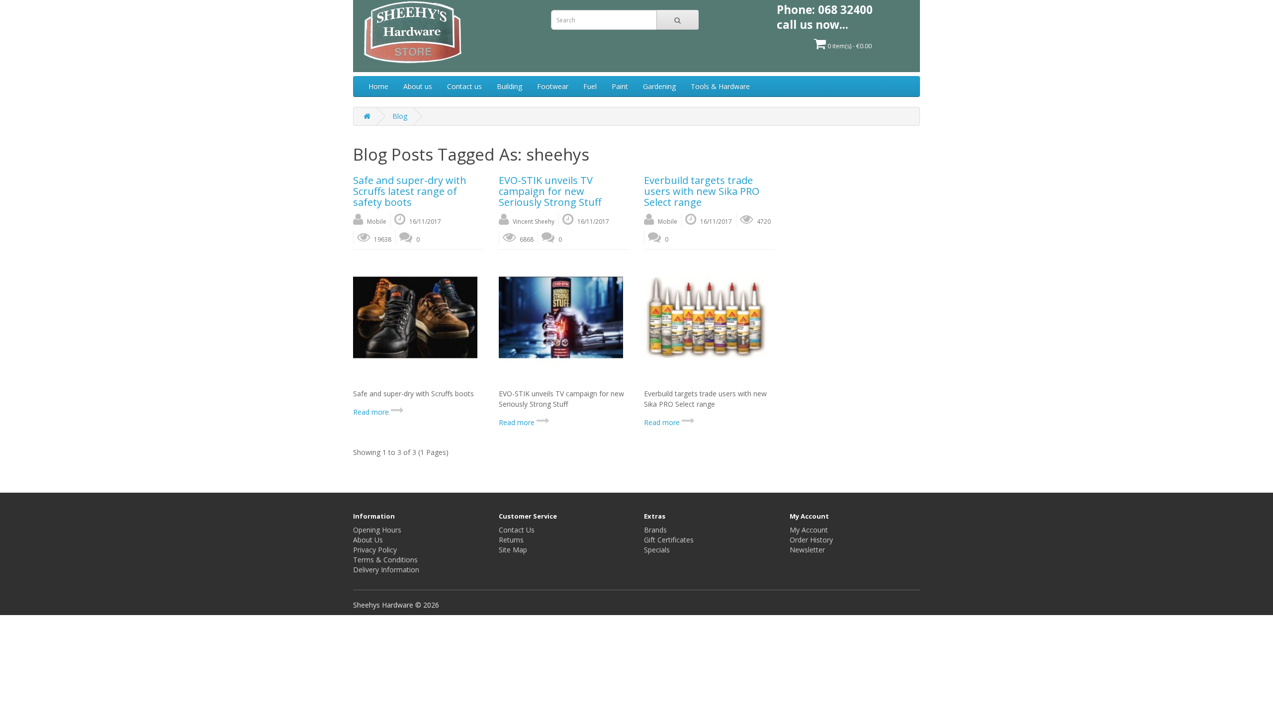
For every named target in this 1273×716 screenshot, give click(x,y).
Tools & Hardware (720, 86)
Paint (620, 86)
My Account (809, 530)
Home (378, 86)
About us (417, 86)
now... (832, 24)
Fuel (590, 86)
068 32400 (845, 9)
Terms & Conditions (385, 559)
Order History (811, 539)
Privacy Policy (375, 549)
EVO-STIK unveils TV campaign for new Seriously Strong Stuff (550, 191)
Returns (511, 539)
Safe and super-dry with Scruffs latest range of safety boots (409, 191)
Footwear (552, 86)
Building (509, 86)
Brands (655, 530)
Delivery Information (386, 569)
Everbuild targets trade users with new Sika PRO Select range (701, 191)
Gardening (659, 86)
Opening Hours (377, 530)
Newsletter (807, 549)
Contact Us (517, 530)
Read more (372, 412)
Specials (657, 549)
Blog (399, 116)
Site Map (513, 549)
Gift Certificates (669, 539)
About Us (368, 539)
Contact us (464, 86)
